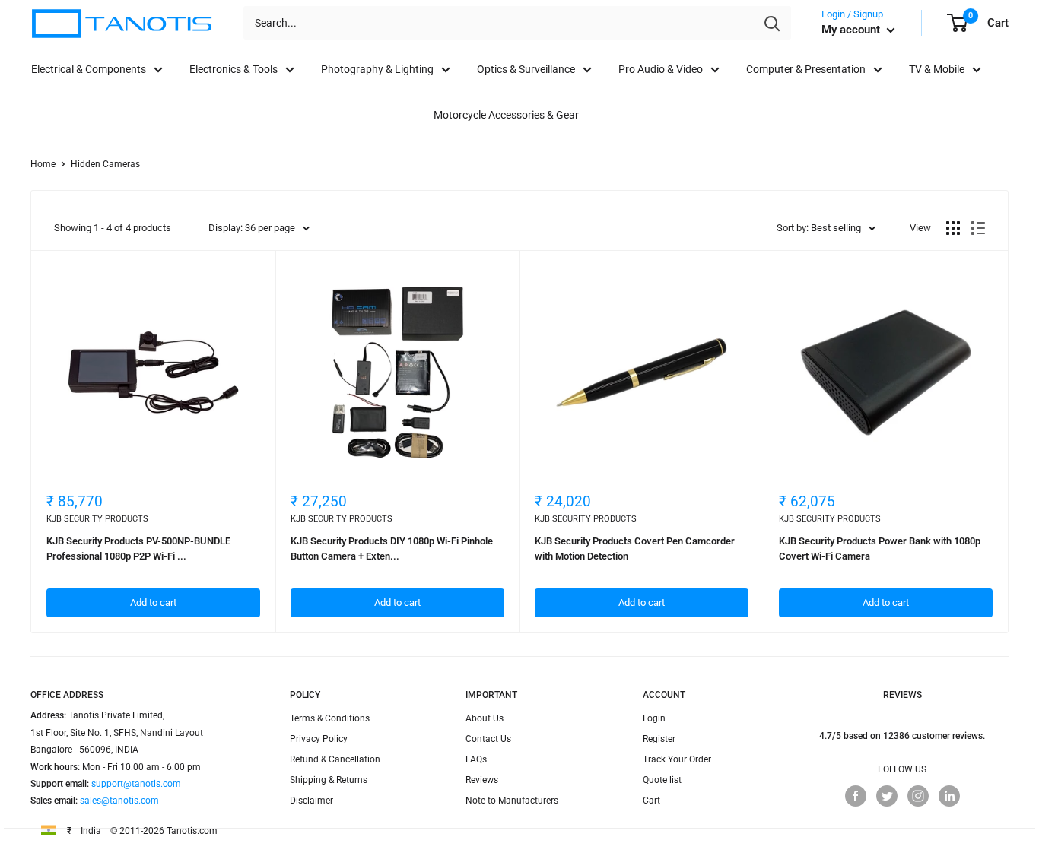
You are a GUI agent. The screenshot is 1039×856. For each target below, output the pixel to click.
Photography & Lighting (377, 69)
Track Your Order (677, 759)
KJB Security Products (97, 519)
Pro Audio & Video (660, 69)
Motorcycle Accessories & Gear (506, 115)
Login (654, 718)
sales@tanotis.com (119, 800)
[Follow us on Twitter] (887, 796)
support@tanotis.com (136, 783)
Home (43, 164)
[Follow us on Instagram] (918, 796)
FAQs (476, 759)
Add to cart (153, 602)
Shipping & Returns (328, 780)
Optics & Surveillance (526, 69)
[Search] (772, 23)
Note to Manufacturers (511, 800)
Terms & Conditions (330, 718)
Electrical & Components (88, 69)
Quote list (662, 780)
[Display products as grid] (953, 228)
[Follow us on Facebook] (855, 796)
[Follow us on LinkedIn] (949, 796)
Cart (651, 800)
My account (852, 29)
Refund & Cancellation (335, 759)
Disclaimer (311, 800)
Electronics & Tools (233, 69)
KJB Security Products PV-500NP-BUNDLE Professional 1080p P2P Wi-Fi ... (138, 548)
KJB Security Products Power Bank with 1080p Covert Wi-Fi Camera (879, 548)
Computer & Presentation (806, 69)
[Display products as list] (978, 228)
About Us (484, 718)
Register (659, 739)
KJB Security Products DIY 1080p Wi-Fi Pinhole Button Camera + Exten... (392, 548)
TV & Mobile (936, 69)
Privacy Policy (319, 739)
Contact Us (488, 739)
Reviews (481, 780)
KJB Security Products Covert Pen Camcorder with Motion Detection (635, 548)
